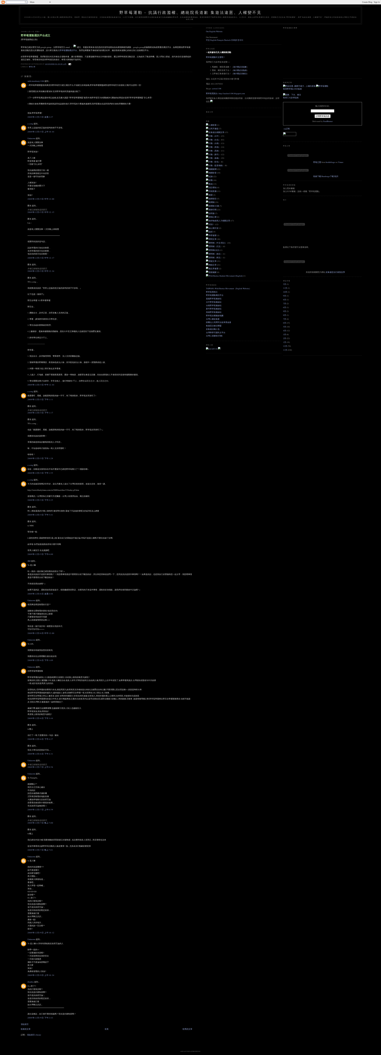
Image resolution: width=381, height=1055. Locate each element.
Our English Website (214, 31)
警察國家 (213, 272)
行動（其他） (215, 147)
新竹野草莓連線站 (213, 308)
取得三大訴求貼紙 (291, 97)
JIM (29, 561)
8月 (284, 299)
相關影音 (213, 172)
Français (220, 40)
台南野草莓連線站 (213, 305)
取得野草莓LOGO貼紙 (292, 88)
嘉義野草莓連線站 (213, 298)
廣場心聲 (213, 217)
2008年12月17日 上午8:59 (40, 809)
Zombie (31, 981)
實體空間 (213, 209)
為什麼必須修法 (240, 73)
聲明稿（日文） (216, 246)
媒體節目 (213, 198)
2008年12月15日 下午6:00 (40, 554)
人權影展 (213, 125)
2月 (284, 338)
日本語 (234, 40)
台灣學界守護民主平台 (215, 332)
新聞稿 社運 (214, 206)
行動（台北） (215, 139)
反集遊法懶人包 (213, 329)
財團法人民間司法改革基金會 (218, 322)
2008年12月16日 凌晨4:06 (40, 593)
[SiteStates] (212, 348)
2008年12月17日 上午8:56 (40, 767)
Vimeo (340, 162)
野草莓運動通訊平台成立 (35, 35)
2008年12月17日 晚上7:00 (40, 822)
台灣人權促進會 (213, 319)
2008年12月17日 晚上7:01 (40, 850)
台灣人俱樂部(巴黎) (214, 335)
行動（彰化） (215, 161)
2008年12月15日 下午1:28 (40, 458)
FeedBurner (328, 121)
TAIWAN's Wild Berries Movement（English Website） (228, 288)
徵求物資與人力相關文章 (220, 220)
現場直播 (213, 191)
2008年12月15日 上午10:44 (41, 131)
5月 (284, 284)
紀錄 (211, 176)
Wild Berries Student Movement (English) (226, 275)
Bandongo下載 (327, 176)
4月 (284, 330)
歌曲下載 (317, 176)
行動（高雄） (215, 150)
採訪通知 (213, 187)
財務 (211, 180)
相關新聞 (213, 169)
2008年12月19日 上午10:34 (41, 975)
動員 (211, 184)
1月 (284, 342)
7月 (284, 303)
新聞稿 (212, 202)
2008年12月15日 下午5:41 (40, 514)
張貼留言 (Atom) (34, 1034)
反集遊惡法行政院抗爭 (335, 272)
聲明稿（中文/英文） (218, 242)
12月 (285, 346)
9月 (284, 295)
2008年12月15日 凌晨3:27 (40, 117)
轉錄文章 (213, 264)
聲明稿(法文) (214, 250)
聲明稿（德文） (216, 253)
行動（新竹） (215, 154)
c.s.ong (30, 123)
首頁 (106, 1029)
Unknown (31, 138)
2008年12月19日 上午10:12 (41, 932)
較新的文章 (26, 1029)
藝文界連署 (214, 268)
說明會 (212, 213)
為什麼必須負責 (240, 70)
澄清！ (212, 224)
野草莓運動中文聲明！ (215, 57)
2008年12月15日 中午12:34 (41, 271)
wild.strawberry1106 (36, 81)
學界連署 (213, 235)
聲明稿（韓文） (216, 257)
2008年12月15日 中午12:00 (41, 199)
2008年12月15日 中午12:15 (41, 212)
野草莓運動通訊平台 (68, 50)
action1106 (216, 88)
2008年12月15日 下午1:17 (40, 412)
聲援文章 (213, 261)
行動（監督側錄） (217, 165)
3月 (284, 334)
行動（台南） (215, 143)
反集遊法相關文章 (217, 132)
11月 (285, 288)
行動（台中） (215, 136)
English (213, 40)
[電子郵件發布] (69, 64)
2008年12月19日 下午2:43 (40, 1017)
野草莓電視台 (212, 292)
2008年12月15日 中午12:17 (41, 257)
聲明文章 (32, 67)
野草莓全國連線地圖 (214, 315)
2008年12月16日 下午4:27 (40, 739)
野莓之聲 (317, 162)
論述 (211, 231)
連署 (211, 195)
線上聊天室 (214, 228)
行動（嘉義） (215, 158)
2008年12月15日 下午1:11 (40, 399)
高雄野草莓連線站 (213, 312)
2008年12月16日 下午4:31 (40, 753)
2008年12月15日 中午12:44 (41, 384)
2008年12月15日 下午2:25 (40, 500)
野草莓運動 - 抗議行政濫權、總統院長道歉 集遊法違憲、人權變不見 (190, 12)
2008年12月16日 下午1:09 (40, 660)
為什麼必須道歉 (240, 66)
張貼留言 (25, 1024)
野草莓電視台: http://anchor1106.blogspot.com (225, 93)
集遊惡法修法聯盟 (213, 325)
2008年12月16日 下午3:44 (40, 718)
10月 (285, 292)
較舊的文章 (187, 1029)
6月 (284, 307)
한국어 (240, 40)
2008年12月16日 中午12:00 (41, 633)
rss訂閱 (287, 128)
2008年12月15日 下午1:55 (40, 473)
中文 (208, 40)
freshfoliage (330, 162)
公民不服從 (214, 128)
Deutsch (227, 40)
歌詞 (336, 176)
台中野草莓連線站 (213, 302)
